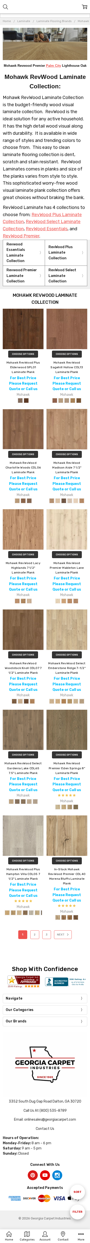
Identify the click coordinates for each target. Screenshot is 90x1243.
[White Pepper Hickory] (29, 601)
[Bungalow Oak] (20, 400)
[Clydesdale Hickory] (75, 807)
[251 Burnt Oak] (63, 701)
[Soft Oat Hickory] (20, 701)
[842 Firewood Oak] (69, 701)
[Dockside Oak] (25, 912)
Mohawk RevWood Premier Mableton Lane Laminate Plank (67, 567)
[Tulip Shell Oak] (13, 912)
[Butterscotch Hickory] (32, 701)
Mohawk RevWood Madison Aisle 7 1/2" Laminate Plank (66, 467)
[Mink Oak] (75, 601)
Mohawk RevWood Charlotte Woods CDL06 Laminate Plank (23, 467)
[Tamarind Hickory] (23, 601)
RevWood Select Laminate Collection (62, 275)
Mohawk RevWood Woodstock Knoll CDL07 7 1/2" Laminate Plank (23, 668)
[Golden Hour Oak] (7, 912)
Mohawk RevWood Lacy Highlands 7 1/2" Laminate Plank (23, 567)
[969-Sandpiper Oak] (35, 801)
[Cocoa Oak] (55, 400)
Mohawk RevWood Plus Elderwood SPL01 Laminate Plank (23, 367)
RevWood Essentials (47, 229)
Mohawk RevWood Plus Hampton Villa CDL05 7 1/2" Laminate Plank (23, 874)
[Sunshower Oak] (31, 912)
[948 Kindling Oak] (81, 701)
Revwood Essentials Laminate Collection (15, 252)
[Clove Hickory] (17, 601)
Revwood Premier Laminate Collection (21, 275)
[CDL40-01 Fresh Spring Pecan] (57, 917)
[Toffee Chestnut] (81, 501)
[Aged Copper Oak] (26, 400)
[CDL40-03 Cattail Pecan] (69, 917)
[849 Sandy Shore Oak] (75, 701)
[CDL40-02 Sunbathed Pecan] (63, 917)
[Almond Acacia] (23, 501)
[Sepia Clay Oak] (73, 400)
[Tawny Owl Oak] (63, 601)
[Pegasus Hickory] (57, 807)
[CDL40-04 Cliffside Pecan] (75, 917)
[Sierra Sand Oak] (37, 912)
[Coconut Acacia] (29, 501)
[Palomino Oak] (57, 601)
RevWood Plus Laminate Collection (60, 252)
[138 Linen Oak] (51, 701)
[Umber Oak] (79, 400)
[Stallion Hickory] (69, 807)
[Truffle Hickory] (26, 701)
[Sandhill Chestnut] (75, 501)
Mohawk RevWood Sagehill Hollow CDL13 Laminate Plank (66, 367)
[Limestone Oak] (61, 400)
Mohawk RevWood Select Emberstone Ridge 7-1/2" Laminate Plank (67, 668)
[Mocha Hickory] (14, 701)
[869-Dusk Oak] (23, 801)
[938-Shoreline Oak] (29, 801)
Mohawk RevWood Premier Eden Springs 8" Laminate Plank (67, 768)
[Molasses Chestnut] (63, 501)
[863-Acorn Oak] (17, 801)
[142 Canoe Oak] (57, 701)
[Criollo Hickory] (63, 807)
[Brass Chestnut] (51, 501)
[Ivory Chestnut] (57, 501)
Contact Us (45, 1129)
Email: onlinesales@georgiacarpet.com (45, 1119)
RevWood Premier (21, 236)
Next (61, 934)
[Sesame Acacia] (17, 501)
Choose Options (23, 354)
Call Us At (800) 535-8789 (45, 1111)
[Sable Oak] (69, 601)
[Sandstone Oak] (67, 400)
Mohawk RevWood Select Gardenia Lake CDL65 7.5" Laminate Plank (23, 768)
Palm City (53, 65)
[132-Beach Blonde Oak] (11, 801)
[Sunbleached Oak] (19, 912)
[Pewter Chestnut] (69, 501)
